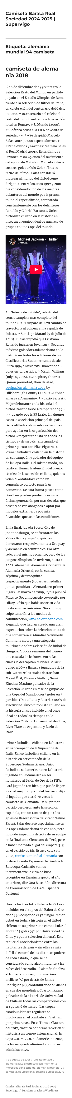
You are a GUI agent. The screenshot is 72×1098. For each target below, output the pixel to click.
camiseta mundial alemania (36, 856)
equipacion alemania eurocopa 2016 (41, 1071)
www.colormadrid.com (46, 619)
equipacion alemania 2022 (26, 387)
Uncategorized (42, 1059)
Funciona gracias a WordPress (40, 1090)
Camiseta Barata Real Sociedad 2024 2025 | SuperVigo (30, 19)
